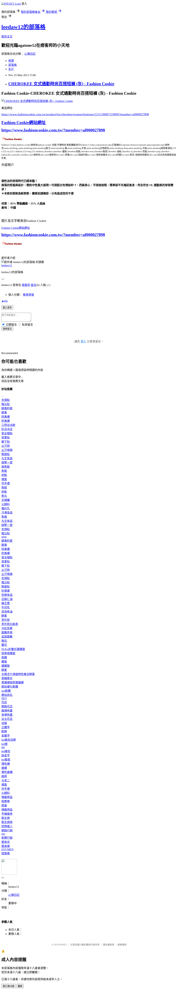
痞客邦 (26, 285)
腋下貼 (5, 441)
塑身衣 (5, 841)
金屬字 (5, 735)
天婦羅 (5, 500)
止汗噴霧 (7, 450)
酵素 (4, 615)
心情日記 (29, 53)
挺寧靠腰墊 (8, 653)
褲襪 (4, 767)
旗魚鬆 (5, 466)
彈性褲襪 (7, 772)
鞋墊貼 (5, 454)
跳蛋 (4, 805)
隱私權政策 (108, 944)
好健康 (5, 590)
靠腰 (4, 657)
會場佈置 (7, 714)
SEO (4, 698)
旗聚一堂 (7, 462)
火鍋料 (5, 504)
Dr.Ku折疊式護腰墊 (13, 649)
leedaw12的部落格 (23, 27)
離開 (20, 986)
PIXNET (63, 944)
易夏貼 (5, 437)
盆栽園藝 (7, 636)
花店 (4, 702)
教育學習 (28, 294)
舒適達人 (7, 826)
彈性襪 (5, 763)
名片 (11, 69)
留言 (33, 285)
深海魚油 (7, 611)
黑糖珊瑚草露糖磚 (12, 682)
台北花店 (7, 718)
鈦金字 (5, 755)
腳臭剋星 (7, 408)
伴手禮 (5, 483)
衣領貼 (5, 400)
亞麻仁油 (7, 599)
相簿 (11, 60)
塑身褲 (5, 846)
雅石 (4, 640)
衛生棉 (5, 817)
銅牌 (4, 731)
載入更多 (7, 307)
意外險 (5, 619)
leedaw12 (6, 265)
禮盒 (4, 479)
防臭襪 (5, 420)
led (3, 747)
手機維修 (7, 813)
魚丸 (4, 495)
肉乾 (4, 491)
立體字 (5, 727)
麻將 (4, 776)
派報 (4, 723)
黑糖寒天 (7, 678)
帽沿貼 (5, 404)
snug (4, 536)
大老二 (5, 780)
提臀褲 (5, 853)
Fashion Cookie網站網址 (23, 122)
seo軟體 (6, 690)
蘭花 (4, 644)
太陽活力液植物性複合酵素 (18, 674)
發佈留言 (7, 328)
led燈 (4, 743)
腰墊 (4, 661)
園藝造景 (7, 632)
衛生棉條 (7, 822)
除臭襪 (5, 416)
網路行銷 (7, 830)
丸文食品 (7, 458)
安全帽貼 (7, 433)
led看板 (5, 759)
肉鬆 (4, 475)
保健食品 (7, 594)
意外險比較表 (9, 624)
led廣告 (5, 751)
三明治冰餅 (8, 425)
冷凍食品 (7, 512)
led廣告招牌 (8, 739)
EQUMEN (7, 849)
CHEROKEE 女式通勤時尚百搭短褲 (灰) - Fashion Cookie (61, 83)
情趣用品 (7, 797)
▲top (4, 300)
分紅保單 (7, 628)
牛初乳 (5, 607)
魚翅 (4, 516)
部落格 (12, 64)
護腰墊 (5, 665)
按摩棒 (5, 801)
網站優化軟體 (9, 686)
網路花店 (7, 706)
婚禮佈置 (7, 710)
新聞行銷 (7, 837)
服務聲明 (122, 944)
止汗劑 (5, 445)
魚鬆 (4, 470)
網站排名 (7, 695)
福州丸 (5, 508)
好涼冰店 (7, 429)
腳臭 (4, 412)
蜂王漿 (5, 603)
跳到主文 (7, 36)
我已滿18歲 (8, 986)
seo (3, 833)
